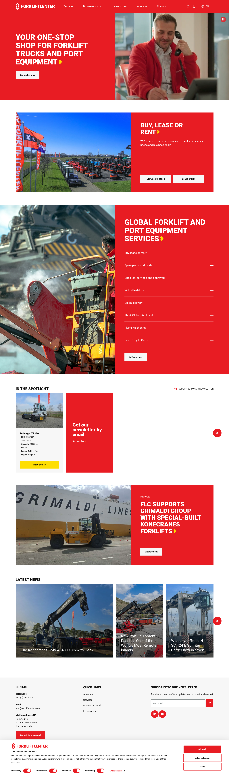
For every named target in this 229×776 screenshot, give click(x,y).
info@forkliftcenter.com (28, 708)
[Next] (217, 433)
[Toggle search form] (188, 6)
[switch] (53, 771)
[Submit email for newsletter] (209, 703)
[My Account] (194, 6)
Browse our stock (93, 6)
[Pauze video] (223, 19)
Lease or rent (120, 6)
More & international (30, 735)
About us (142, 6)
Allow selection (202, 758)
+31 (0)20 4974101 (26, 697)
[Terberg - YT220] (39, 410)
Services (68, 6)
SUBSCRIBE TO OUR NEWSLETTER (195, 388)
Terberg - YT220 (29, 433)
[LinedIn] (155, 714)
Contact (161, 6)
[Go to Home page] (35, 6)
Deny (202, 766)
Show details (115, 771)
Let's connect (135, 357)
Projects (145, 496)
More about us (27, 75)
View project (151, 551)
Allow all (202, 749)
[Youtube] (162, 714)
